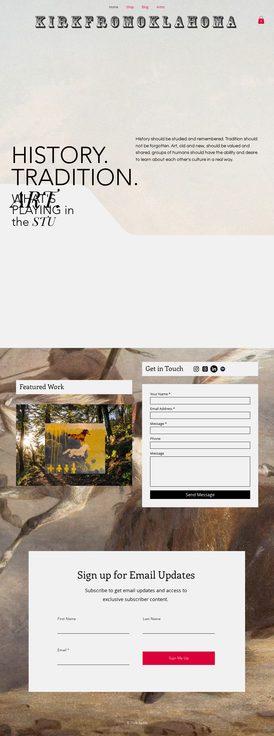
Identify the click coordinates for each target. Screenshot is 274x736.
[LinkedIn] (214, 369)
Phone (155, 438)
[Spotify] (222, 369)
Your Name (159, 394)
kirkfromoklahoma (137, 22)
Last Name (152, 619)
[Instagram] (196, 369)
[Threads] (205, 369)
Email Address (161, 408)
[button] (261, 20)
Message (157, 423)
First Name (67, 619)
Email (62, 650)
